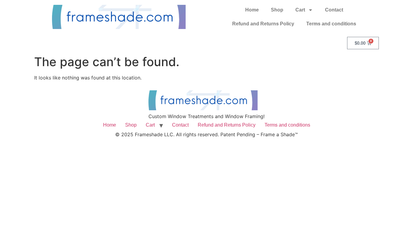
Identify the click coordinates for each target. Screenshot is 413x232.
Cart (300, 9)
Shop (277, 9)
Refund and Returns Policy (263, 23)
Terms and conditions (331, 23)
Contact (334, 9)
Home (252, 9)
